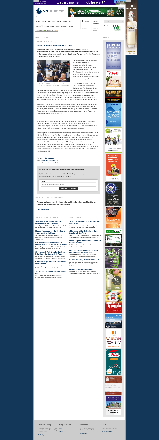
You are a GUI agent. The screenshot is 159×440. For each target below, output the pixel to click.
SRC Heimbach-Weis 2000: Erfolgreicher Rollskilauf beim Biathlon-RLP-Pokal (50, 253)
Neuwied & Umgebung (50, 160)
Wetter (70, 26)
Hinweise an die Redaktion (53, 163)
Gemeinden (64, 26)
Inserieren (95, 21)
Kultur (65, 21)
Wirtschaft (51, 21)
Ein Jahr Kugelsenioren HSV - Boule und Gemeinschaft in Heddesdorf (50, 232)
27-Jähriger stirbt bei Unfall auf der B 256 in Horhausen (84, 222)
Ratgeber (57, 26)
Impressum (96, 28)
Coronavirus (49, 158)
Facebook (86, 21)
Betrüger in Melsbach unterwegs (81, 269)
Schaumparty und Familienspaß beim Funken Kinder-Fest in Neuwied (48, 222)
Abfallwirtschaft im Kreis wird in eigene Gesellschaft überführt (83, 232)
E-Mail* (43, 181)
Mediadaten (96, 23)
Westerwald (41, 30)
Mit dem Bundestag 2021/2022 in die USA (84, 260)
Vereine (59, 21)
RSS (60, 428)
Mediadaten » (84, 433)
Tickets (106, 26)
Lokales (38, 26)
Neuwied (46, 37)
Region (38, 21)
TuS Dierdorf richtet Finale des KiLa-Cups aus (50, 272)
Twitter (61, 431)
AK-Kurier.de (85, 24)
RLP (70, 21)
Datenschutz (96, 26)
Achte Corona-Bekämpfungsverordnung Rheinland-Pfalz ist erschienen (83, 251)
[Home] (36, 16)
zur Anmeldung (43, 209)
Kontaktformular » (107, 431)
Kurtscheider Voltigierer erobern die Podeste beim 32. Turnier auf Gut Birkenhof (51, 243)
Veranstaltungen (48, 26)
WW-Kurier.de (85, 26)
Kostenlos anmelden (68, 188)
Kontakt (95, 30)
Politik (44, 21)
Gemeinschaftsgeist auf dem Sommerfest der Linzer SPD (50, 262)
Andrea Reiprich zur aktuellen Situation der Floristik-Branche (85, 241)
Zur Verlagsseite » (43, 435)
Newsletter (85, 28)
